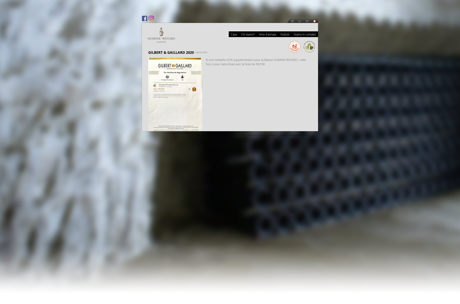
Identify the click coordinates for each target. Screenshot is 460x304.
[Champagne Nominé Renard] (161, 35)
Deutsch (299, 21)
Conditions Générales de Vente (294, 134)
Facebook (144, 18)
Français (292, 21)
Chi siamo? (248, 34)
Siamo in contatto (305, 34)
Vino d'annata (267, 34)
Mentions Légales (268, 134)
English (307, 21)
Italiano (314, 21)
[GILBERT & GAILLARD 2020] (175, 129)
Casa (234, 34)
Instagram (151, 18)
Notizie (284, 34)
